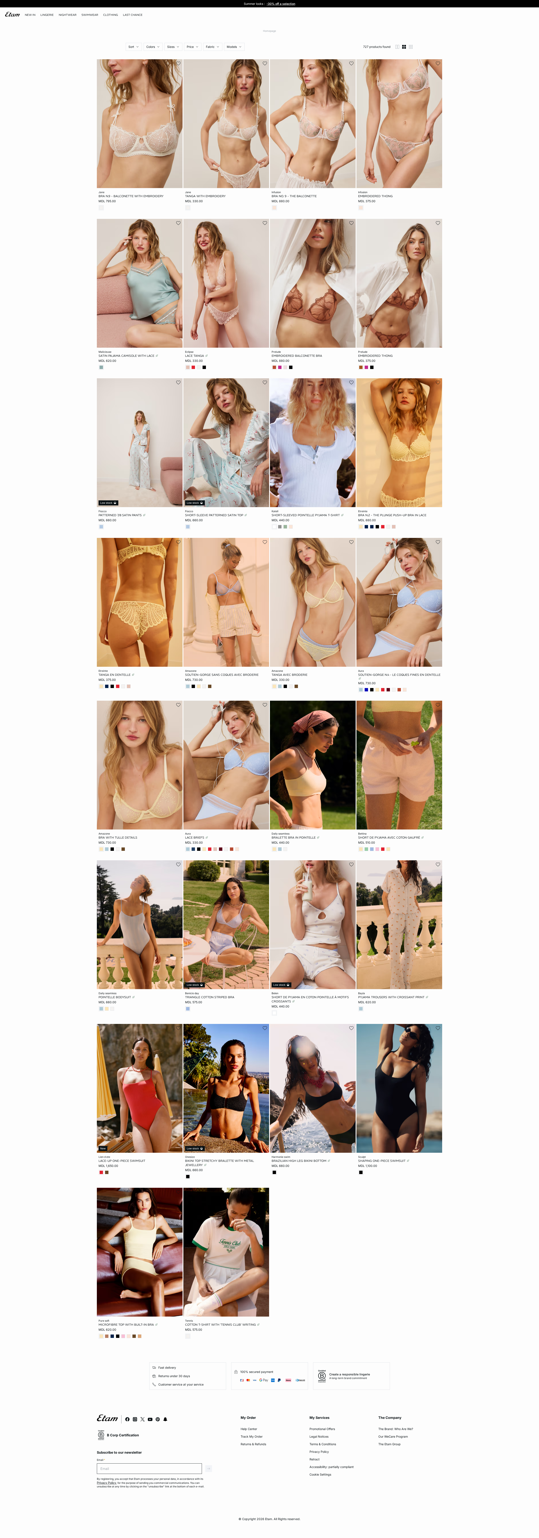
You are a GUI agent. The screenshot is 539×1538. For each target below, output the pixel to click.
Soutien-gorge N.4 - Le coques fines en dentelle (399, 674)
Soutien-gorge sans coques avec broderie (222, 674)
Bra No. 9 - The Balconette (294, 196)
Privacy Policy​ (319, 1451)
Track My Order (252, 1436)
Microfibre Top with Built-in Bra (127, 1324)
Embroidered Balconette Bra (297, 355)
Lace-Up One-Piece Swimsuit (122, 1161)
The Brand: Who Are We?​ (395, 1429)
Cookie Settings (320, 1474)
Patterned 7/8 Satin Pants (121, 515)
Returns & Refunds (253, 1444)
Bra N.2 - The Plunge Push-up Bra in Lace (392, 515)
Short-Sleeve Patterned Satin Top (214, 515)
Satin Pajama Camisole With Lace (127, 355)
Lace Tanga (195, 355)
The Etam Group (389, 1444)
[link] (30, 15)
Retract (315, 1459)
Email (101, 1459)
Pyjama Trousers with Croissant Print (391, 997)
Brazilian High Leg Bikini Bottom (299, 1161)
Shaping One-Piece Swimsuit (382, 1161)
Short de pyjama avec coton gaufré (389, 837)
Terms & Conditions (323, 1444)
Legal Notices (319, 1436)
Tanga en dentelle (115, 674)
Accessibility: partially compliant (332, 1467)
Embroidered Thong (375, 196)
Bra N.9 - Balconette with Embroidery (131, 196)
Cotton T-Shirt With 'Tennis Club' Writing (221, 1324)
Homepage (269, 30)
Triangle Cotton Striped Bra (209, 997)
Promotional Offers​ (322, 1429)
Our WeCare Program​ (393, 1436)
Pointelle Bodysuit (115, 997)
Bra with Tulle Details (118, 837)
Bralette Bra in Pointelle (294, 837)
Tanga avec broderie (289, 674)
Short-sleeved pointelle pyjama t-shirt (306, 515)
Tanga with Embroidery (205, 196)
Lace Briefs (195, 837)
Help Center (249, 1429)
